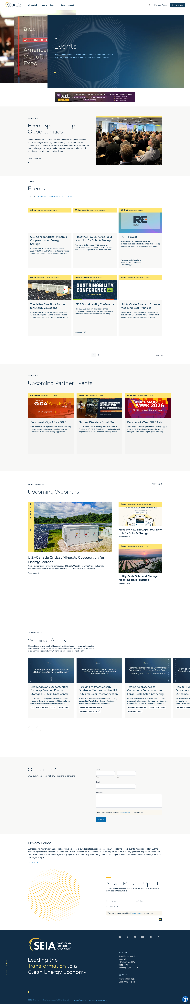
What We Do (33, 5)
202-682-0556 (130, 979)
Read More (33, 573)
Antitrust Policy (102, 1000)
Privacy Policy (91, 1000)
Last (118, 777)
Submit (101, 819)
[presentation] (30, 728)
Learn (44, 5)
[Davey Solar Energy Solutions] (95, 97)
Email (98, 782)
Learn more (33, 862)
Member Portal (160, 5)
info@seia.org (129, 982)
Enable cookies (126, 813)
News (62, 5)
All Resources (35, 632)
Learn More (34, 158)
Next (158, 355)
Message (99, 792)
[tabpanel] (95, 282)
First (97, 777)
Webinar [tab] (71, 197)
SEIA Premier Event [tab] (57, 197)
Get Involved (177, 5)
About (71, 5)
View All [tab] (31, 197)
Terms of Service (79, 1000)
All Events (157, 484)
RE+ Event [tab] (41, 197)
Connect (53, 5)
